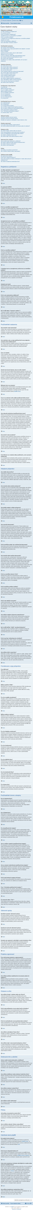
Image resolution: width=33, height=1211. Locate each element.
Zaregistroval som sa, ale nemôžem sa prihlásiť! (11, 35)
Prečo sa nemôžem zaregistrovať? (8, 34)
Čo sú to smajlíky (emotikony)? (7, 89)
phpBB (12, 1206)
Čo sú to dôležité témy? (6, 95)
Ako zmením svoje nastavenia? (7, 47)
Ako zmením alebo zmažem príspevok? (9, 67)
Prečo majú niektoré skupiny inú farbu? (9, 109)
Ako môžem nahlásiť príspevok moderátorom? (11, 78)
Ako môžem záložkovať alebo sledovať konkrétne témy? (13, 142)
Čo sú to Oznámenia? (5, 94)
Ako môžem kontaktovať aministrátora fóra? (10, 161)
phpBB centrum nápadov (23, 1155)
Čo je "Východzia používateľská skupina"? (10, 111)
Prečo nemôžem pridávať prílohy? (8, 75)
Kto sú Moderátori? (5, 104)
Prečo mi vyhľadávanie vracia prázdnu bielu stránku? (12, 133)
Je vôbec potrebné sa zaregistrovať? (9, 31)
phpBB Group (17, 391)
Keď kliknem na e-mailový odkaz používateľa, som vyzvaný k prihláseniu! (14, 60)
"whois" (12, 1170)
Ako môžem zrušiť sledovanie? (7, 145)
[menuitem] (6, 20)
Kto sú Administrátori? (5, 102)
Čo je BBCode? (4, 87)
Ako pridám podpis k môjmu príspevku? (9, 68)
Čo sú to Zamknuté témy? (6, 96)
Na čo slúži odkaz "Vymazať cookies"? (9, 42)
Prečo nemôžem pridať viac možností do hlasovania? (12, 71)
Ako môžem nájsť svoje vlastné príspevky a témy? (12, 136)
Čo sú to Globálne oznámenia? (7, 92)
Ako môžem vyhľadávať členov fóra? (9, 134)
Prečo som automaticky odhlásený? (8, 41)
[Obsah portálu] (2, 17)
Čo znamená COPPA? (5, 33)
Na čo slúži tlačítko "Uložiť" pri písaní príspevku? (11, 79)
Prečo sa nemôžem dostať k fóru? (8, 74)
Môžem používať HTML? (6, 88)
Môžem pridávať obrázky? (6, 91)
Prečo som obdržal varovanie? (7, 76)
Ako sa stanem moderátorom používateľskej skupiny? (12, 108)
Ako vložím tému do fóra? (6, 65)
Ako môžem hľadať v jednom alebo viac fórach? (11, 130)
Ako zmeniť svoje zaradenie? (7, 58)
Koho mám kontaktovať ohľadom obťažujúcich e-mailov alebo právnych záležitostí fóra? (16, 159)
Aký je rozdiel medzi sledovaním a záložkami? (11, 141)
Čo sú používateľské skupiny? (7, 105)
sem (19, 1144)
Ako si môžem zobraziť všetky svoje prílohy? (10, 151)
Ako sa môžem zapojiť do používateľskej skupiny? (11, 106)
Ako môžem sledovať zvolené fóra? (8, 143)
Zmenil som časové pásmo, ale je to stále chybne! (11, 52)
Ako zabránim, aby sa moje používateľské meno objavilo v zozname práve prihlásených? (15, 49)
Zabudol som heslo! (5, 39)
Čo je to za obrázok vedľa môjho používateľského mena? (13, 55)
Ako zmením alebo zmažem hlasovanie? (9, 72)
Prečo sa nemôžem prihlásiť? (7, 37)
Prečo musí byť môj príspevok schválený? (10, 81)
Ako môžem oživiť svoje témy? (7, 82)
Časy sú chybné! (4, 51)
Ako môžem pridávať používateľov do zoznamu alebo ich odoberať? (15, 126)
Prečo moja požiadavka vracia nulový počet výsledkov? (13, 132)
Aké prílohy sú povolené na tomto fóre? (9, 149)
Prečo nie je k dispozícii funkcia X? (8, 157)
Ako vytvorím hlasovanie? (6, 69)
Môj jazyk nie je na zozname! (7, 54)
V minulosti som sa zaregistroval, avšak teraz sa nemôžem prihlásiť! (15, 38)
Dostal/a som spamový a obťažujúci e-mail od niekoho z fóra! (14, 119)
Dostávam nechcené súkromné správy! (9, 118)
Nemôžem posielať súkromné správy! (9, 117)
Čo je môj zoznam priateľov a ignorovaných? (10, 124)
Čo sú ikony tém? (4, 98)
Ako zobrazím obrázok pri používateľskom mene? (11, 57)
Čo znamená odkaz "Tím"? (6, 112)
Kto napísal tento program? (6, 156)
